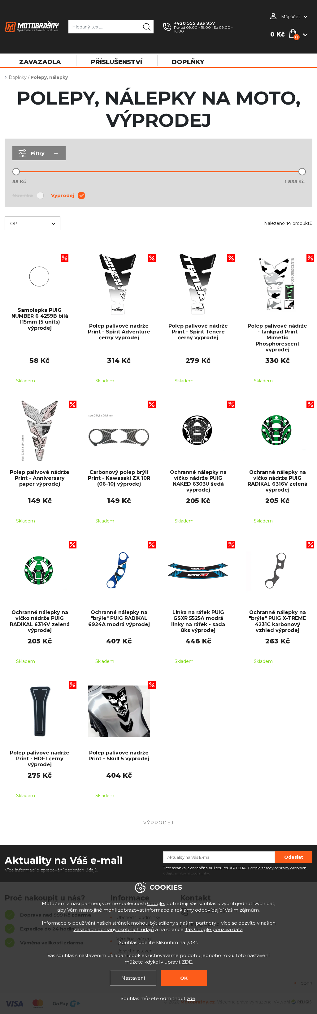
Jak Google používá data (214, 929)
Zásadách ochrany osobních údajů (114, 929)
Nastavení (133, 978)
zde (191, 998)
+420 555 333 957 (194, 23)
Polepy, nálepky (49, 77)
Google (155, 903)
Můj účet (290, 16)
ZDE (187, 962)
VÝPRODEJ (158, 823)
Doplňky (18, 77)
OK (184, 978)
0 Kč (277, 34)
